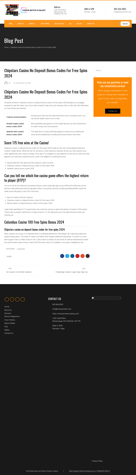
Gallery (79, 23)
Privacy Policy (97, 461)
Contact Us (90, 23)
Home (10, 23)
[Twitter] (12, 299)
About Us (21, 23)
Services (31, 23)
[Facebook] (7, 299)
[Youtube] (23, 299)
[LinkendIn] (17, 299)
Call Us (125, 24)
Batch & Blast (59, 23)
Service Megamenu (12, 316)
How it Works (45, 23)
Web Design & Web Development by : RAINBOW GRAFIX (89, 471)
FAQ (70, 23)
